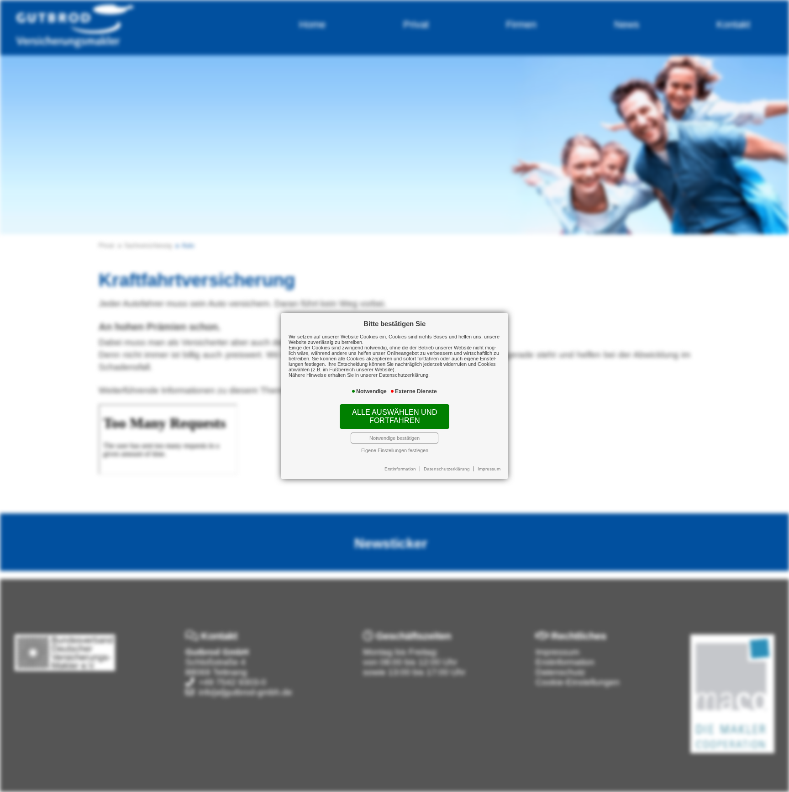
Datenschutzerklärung (447, 468)
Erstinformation (400, 468)
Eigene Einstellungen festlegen (394, 450)
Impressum (489, 468)
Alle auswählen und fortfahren (394, 416)
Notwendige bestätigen (394, 438)
